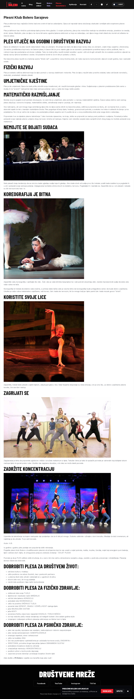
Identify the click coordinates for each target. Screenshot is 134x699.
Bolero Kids (49, 4)
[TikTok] (107, 5)
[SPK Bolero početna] (12, 4)
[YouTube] (97, 5)
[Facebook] (91, 5)
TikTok (93, 683)
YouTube (58, 683)
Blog (30, 4)
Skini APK (107, 691)
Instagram (75, 683)
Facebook (41, 683)
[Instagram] (102, 5)
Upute (119, 691)
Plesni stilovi (38, 4)
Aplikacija (73, 4)
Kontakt (83, 4)
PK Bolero (19, 658)
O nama (23, 4)
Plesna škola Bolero (61, 4)
